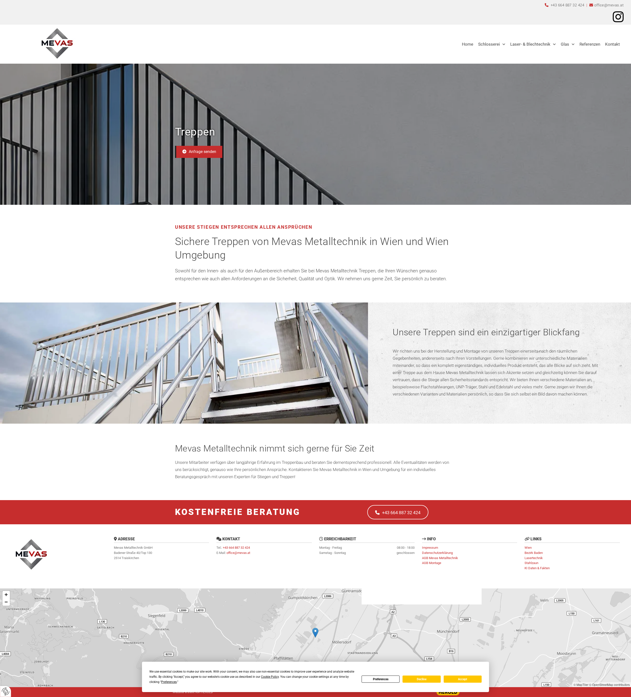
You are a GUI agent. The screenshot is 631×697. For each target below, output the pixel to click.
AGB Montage (431, 563)
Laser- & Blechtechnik (530, 44)
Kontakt (612, 44)
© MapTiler (581, 684)
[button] (198, 152)
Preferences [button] (169, 682)
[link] (492, 44)
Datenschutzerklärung (437, 553)
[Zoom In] (6, 594)
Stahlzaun (531, 563)
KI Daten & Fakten (537, 568)
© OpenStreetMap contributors (609, 684)
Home (467, 44)
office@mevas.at (609, 5)
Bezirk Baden (534, 553)
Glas (565, 44)
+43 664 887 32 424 (568, 5)
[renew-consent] (5, 691)
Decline (421, 679)
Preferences (380, 679)
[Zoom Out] (6, 602)
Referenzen (589, 44)
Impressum (430, 547)
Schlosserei (489, 44)
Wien (528, 547)
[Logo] (56, 43)
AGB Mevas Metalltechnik (440, 558)
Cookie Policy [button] (270, 676)
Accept (462, 679)
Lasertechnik (534, 558)
